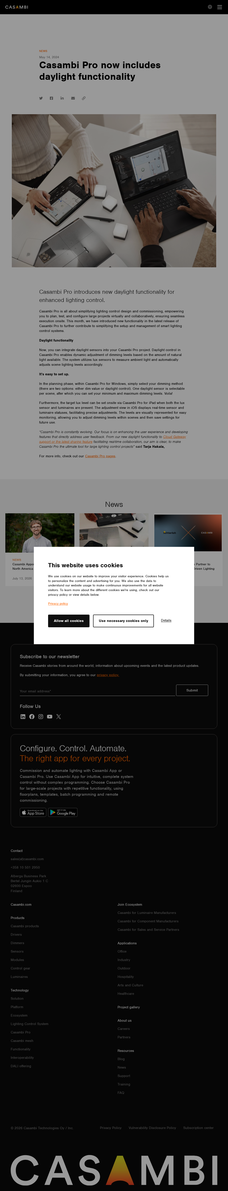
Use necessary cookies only (123, 620)
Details (166, 620)
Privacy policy (58, 603)
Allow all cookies (69, 620)
